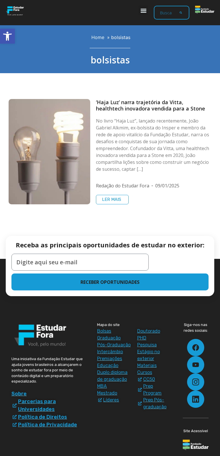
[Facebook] (195, 347)
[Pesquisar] (180, 12)
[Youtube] (195, 364)
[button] (143, 10)
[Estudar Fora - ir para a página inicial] (15, 11)
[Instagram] (195, 382)
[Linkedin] (195, 399)
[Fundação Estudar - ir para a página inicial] (204, 10)
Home (97, 37)
